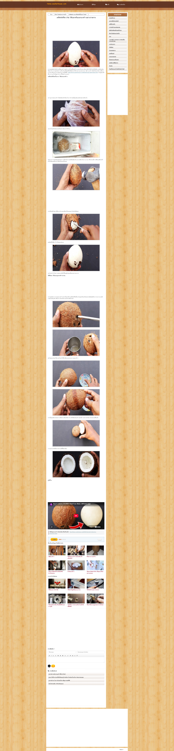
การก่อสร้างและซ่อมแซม (114, 27)
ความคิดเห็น (121, 4)
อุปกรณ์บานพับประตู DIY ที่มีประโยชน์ (57, 674)
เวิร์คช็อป (111, 47)
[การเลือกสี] (68, 655)
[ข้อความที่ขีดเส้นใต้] (53, 655)
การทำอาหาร (112, 44)
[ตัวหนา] (49, 655)
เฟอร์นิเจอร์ (111, 53)
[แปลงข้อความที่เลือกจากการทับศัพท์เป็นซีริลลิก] (75, 655)
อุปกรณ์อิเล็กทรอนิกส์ (113, 21)
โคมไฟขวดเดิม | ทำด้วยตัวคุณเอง (56, 683)
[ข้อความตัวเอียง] (51, 655)
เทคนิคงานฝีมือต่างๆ (113, 62)
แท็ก (108, 4)
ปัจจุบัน (110, 66)
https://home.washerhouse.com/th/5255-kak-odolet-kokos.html (83, 72)
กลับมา (54, 539)
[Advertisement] (76, 28)
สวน (110, 36)
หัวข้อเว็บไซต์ (117, 14)
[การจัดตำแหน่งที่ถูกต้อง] (63, 655)
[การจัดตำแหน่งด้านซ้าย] (58, 655)
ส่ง (53, 666)
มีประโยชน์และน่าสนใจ (114, 33)
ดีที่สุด (94, 4)
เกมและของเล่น (112, 56)
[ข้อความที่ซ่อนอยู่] (70, 655)
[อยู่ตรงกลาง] (60, 655)
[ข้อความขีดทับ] (55, 655)
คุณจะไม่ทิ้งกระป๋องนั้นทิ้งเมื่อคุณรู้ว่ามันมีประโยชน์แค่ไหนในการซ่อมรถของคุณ (66, 677)
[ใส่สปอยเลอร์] (77, 655)
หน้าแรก (81, 4)
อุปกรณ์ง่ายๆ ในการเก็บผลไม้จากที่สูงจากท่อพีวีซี (59, 680)
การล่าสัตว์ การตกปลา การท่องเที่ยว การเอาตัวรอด (117, 40)
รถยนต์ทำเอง (112, 18)
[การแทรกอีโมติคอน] (65, 655)
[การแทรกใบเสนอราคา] (73, 655)
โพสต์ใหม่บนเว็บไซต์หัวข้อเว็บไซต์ (116, 69)
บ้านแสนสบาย (112, 50)
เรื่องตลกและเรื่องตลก (114, 59)
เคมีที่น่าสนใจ (112, 24)
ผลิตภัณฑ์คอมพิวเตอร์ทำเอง (115, 30)
